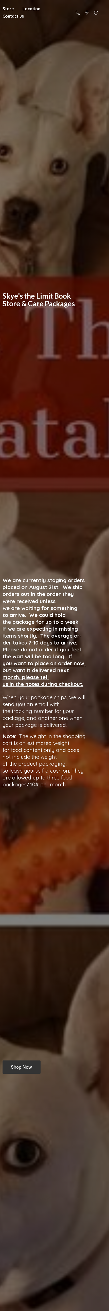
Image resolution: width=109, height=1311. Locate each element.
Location (31, 8)
